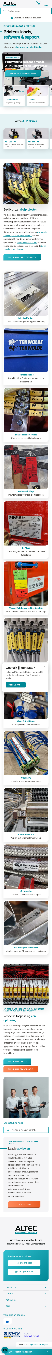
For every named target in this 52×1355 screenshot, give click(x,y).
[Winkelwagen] (38, 3)
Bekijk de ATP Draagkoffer (23, 73)
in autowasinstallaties (27, 242)
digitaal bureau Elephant (39, 1345)
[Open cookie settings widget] (4, 1350)
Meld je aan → (16, 685)
